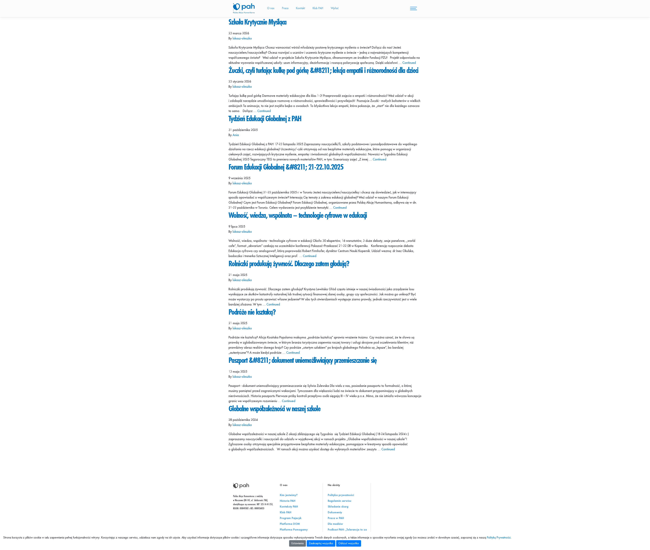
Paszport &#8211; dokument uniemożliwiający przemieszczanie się (303, 360)
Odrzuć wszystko (348, 543)
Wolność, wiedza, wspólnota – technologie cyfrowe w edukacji (298, 215)
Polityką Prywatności (499, 537)
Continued (409, 62)
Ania (236, 135)
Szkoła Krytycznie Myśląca (257, 22)
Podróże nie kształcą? (252, 312)
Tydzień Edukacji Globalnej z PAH (265, 118)
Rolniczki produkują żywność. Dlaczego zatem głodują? (289, 263)
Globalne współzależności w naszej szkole (274, 408)
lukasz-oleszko (242, 38)
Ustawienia (297, 543)
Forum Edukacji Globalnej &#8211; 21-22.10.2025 (286, 167)
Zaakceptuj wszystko (321, 543)
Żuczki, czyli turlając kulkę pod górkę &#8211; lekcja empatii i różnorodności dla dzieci (323, 70)
